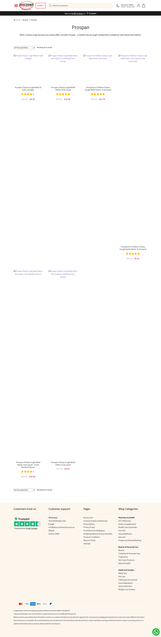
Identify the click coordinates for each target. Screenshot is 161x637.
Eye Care (122, 537)
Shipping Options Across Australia (97, 533)
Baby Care (122, 573)
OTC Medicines (124, 521)
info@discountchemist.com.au (62, 527)
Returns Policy (89, 540)
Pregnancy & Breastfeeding (129, 540)
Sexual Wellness (125, 533)
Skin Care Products (126, 560)
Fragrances (123, 556)
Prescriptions (89, 524)
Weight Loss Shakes (126, 589)
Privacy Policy (89, 527)
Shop (40, 5)
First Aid (121, 530)
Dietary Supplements (127, 524)
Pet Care (121, 576)
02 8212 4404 (54, 533)
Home (18, 20)
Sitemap (86, 543)
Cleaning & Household (127, 579)
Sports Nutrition (125, 586)
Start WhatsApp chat (57, 521)
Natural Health (124, 563)
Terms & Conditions (91, 537)
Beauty (121, 550)
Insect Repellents (125, 583)
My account (88, 517)
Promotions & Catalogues (94, 530)
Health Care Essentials (127, 527)
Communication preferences (95, 521)
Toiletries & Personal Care (129, 553)
